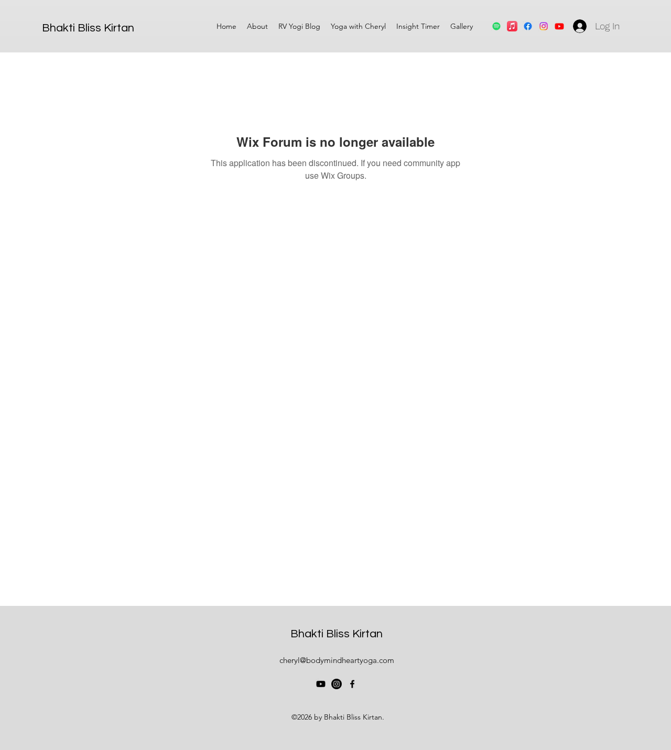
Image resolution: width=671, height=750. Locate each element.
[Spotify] (496, 26)
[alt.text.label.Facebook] (352, 684)
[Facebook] (528, 26)
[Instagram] (336, 684)
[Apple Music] (512, 26)
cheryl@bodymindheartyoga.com (336, 660)
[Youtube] (321, 684)
